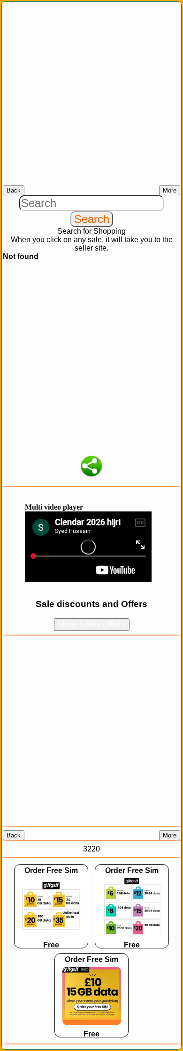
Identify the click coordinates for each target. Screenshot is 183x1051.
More (169, 190)
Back (14, 190)
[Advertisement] (91, 94)
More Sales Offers (92, 624)
